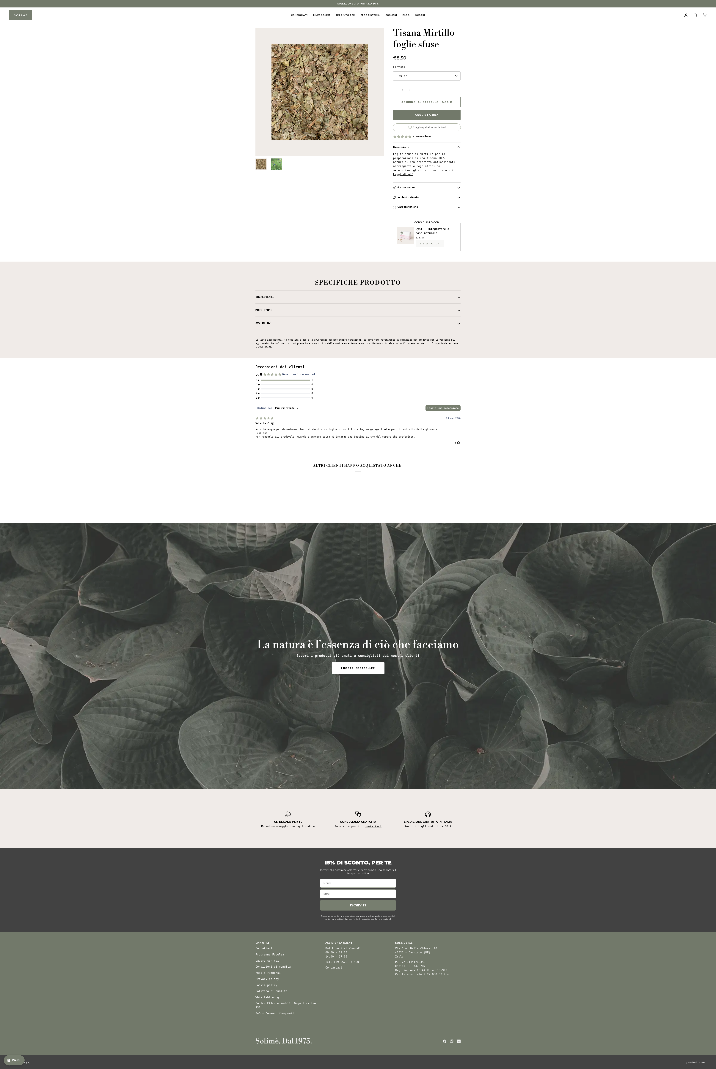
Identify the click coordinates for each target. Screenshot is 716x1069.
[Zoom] (262, 148)
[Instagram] (451, 1041)
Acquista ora (427, 114)
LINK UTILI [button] (262, 942)
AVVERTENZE (263, 323)
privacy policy (374, 916)
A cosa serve (406, 187)
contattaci (373, 826)
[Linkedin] (459, 1041)
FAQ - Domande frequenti (274, 1013)
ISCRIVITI (358, 905)
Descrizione (401, 147)
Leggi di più (403, 174)
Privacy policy (267, 978)
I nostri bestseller (358, 667)
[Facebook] (444, 1041)
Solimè (692, 1062)
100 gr (402, 75)
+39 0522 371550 (346, 961)
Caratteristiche (407, 206)
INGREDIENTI (264, 296)
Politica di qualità (271, 991)
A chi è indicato (408, 197)
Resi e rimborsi (268, 972)
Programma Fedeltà (269, 954)
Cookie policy (266, 985)
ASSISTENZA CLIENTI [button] (339, 942)
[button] (299, 15)
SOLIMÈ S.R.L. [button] (404, 942)
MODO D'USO (263, 310)
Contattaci (263, 948)
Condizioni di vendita (273, 966)
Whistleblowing (267, 997)
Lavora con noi (267, 960)
